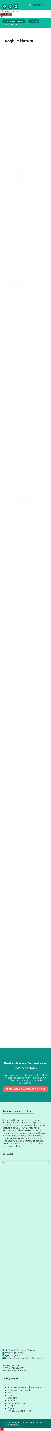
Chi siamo (12, 1398)
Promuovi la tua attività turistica (24, 1387)
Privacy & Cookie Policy (19, 1411)
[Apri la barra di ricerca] (2, 17)
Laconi (7, 716)
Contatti (11, 1408)
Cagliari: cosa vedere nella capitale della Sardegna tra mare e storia (23, 171)
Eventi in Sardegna (17, 1403)
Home (10, 1395)
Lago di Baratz (13, 929)
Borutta (8, 612)
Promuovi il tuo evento (19, 1390)
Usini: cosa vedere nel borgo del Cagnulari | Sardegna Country (24, 285)
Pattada (8, 394)
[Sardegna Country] (13, 11)
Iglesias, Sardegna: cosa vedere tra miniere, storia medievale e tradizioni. (22, 502)
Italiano (39, 5)
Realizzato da (12, 1425)
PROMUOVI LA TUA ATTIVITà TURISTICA (25, 1089)
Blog (9, 1392)
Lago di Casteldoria (17, 1033)
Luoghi (11, 1405)
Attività (11, 1400)
